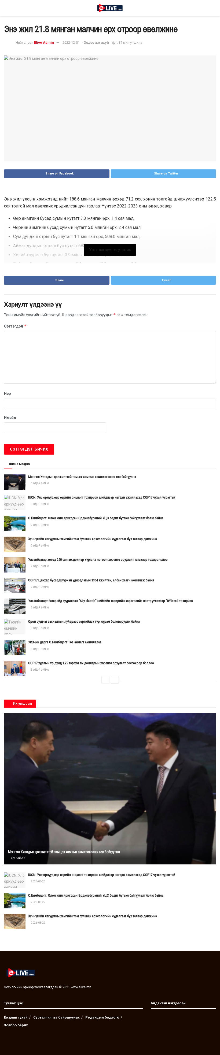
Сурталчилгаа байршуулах (56, 1017)
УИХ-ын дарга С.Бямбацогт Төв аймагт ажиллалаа (64, 642)
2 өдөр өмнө (39, 524)
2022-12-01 (71, 42)
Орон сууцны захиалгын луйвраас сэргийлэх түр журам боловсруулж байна (84, 621)
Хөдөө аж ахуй (96, 42)
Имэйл (10, 417)
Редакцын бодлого (102, 1017)
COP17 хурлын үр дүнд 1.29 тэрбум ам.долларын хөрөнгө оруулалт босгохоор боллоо (91, 663)
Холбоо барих (16, 1025)
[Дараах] (115, 679)
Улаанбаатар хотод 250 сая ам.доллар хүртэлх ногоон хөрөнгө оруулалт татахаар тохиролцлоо (98, 560)
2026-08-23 (17, 858)
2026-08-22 (37, 902)
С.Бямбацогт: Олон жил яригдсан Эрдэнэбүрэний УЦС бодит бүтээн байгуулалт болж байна (95, 518)
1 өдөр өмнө (39, 483)
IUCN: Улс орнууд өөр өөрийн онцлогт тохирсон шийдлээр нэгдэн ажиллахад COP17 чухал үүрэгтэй (101, 497)
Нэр (7, 393)
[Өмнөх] (105, 679)
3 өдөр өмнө (39, 628)
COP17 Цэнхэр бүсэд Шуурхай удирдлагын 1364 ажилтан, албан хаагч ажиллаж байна (91, 580)
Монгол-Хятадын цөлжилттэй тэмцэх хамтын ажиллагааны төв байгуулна (82, 477)
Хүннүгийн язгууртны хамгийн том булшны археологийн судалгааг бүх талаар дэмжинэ (92, 539)
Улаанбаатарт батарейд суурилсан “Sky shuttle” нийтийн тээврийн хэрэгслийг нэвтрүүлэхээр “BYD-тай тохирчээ (110, 601)
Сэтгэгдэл (15, 326)
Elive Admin (44, 42)
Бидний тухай (16, 1017)
